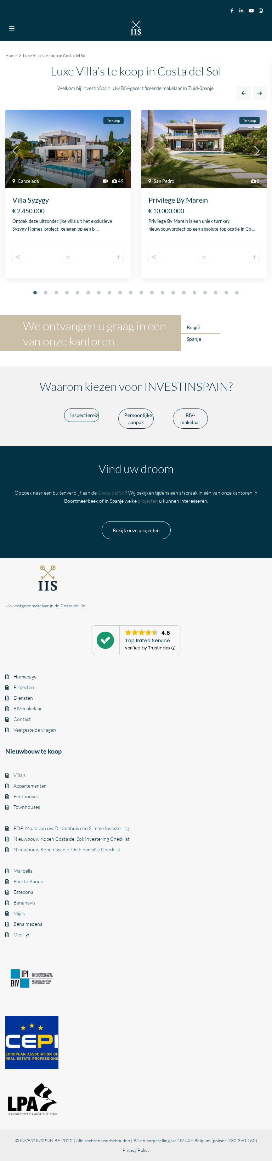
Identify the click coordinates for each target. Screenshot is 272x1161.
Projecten (23, 687)
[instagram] (262, 10)
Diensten (23, 698)
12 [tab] (151, 292)
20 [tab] (236, 292)
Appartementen (30, 786)
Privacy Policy (136, 1150)
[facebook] (232, 10)
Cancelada (28, 181)
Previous (244, 93)
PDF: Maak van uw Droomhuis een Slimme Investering (71, 828)
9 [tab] (120, 292)
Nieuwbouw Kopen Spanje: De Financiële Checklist (66, 849)
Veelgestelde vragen (34, 730)
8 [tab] (109, 292)
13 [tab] (162, 292)
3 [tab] (56, 292)
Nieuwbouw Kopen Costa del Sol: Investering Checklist (71, 839)
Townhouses (26, 807)
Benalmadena (27, 924)
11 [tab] (141, 292)
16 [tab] (194, 292)
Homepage (24, 677)
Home (11, 55)
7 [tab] (98, 292)
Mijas (19, 913)
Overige (21, 934)
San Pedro (164, 181)
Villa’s (19, 775)
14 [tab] (173, 292)
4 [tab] (66, 292)
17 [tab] (205, 292)
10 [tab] (130, 292)
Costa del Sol (111, 493)
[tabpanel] (68, 196)
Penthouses (26, 796)
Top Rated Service (147, 640)
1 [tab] (35, 292)
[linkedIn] (242, 10)
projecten (148, 501)
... (97, 229)
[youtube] (252, 10)
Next (260, 93)
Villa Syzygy (30, 200)
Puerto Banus (28, 881)
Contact (22, 719)
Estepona (23, 892)
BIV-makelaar (27, 708)
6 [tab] (88, 292)
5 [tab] (77, 292)
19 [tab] (226, 292)
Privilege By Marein (178, 200)
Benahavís (24, 903)
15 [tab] (183, 292)
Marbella (23, 871)
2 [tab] (45, 292)
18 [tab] (215, 292)
